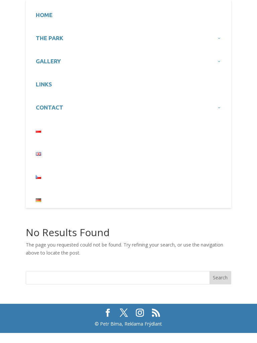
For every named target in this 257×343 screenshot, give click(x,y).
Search (220, 277)
